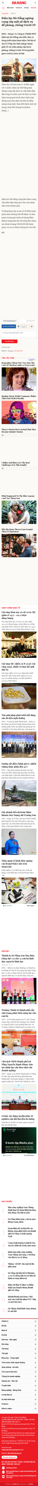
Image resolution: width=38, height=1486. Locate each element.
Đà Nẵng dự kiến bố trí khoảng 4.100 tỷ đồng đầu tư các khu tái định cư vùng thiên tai (22, 1276)
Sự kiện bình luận (8, 1399)
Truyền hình (6, 1386)
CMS (16, 1484)
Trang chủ (5, 13)
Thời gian (10, 351)
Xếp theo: (4, 351)
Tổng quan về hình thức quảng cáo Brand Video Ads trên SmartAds (17, 863)
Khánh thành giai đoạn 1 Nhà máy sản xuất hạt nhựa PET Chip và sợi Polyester (22, 1299)
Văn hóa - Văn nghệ (9, 1340)
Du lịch (4, 1335)
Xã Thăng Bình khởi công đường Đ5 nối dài (22, 1309)
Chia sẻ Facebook (10, 326)
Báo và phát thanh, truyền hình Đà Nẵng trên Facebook (21, 1472)
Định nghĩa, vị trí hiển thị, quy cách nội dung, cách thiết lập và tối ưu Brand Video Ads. (18, 872)
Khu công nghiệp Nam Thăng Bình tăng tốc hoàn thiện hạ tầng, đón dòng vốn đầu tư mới (22, 1210)
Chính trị (19, 8)
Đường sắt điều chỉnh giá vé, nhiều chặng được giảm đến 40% (19, 765)
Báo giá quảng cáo (9, 1457)
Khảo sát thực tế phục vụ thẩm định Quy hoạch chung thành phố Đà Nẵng (21, 1287)
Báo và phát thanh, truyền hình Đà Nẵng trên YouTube (21, 1476)
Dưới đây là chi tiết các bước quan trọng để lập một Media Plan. (18, 1123)
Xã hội (26, 8)
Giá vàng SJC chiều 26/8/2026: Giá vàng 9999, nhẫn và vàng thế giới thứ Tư (18, 666)
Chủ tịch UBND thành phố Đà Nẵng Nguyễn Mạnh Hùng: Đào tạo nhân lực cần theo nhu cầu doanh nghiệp (17, 1066)
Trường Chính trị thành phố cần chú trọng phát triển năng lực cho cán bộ (19, 1013)
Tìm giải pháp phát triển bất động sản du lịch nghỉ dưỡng (19, 716)
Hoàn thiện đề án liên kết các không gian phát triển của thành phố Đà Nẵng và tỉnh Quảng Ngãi (22, 1232)
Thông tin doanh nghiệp (11, 1376)
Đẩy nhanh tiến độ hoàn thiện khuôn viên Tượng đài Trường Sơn (19, 813)
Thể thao (5, 1349)
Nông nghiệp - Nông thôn (11, 1390)
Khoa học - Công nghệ (10, 1358)
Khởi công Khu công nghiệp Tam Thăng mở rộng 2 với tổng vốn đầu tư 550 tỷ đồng (21, 1255)
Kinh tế (33, 8)
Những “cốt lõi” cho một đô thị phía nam (21, 1265)
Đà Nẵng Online (11, 1468)
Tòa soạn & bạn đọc (9, 1372)
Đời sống (5, 1344)
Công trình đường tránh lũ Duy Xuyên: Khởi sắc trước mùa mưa (22, 1244)
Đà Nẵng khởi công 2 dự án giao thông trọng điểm (22, 1220)
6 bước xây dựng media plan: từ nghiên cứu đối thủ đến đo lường (18, 1117)
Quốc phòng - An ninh (10, 1367)
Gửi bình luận (9, 341)
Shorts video (7, 1409)
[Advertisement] (19, 255)
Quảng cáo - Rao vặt (10, 1381)
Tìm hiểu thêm (29, 1155)
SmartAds (8, 906)
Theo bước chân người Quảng (13, 1363)
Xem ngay (30, 906)
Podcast (5, 1404)
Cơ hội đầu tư (7, 1395)
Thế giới (5, 1353)
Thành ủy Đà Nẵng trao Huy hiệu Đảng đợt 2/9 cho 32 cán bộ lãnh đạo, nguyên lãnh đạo (18, 958)
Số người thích (18, 351)
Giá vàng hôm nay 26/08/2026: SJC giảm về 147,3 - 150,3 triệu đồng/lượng (19, 615)
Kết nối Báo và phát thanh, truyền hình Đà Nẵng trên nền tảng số (18, 1463)
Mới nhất (10, 8)
